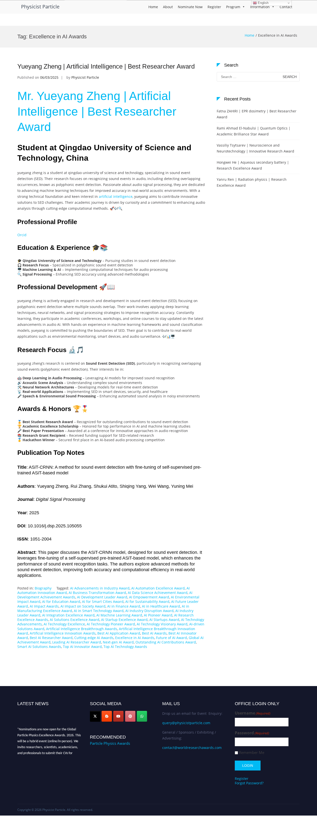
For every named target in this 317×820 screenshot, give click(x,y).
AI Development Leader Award (102, 597)
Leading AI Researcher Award (76, 642)
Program (233, 6)
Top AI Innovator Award (82, 646)
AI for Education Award (61, 601)
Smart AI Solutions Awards (39, 646)
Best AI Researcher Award (51, 637)
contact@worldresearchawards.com (192, 747)
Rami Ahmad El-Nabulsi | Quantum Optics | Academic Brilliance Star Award (254, 131)
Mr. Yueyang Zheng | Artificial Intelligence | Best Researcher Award (96, 111)
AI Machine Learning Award (119, 615)
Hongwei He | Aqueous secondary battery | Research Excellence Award (253, 165)
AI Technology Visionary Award (162, 624)
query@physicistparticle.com (186, 722)
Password (252, 733)
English (262, 3)
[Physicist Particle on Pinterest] (130, 716)
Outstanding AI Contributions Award (165, 642)
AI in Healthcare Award (161, 606)
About (168, 6)
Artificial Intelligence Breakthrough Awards (81, 628)
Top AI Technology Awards (125, 646)
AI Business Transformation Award (97, 592)
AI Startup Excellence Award (124, 619)
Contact (286, 6)
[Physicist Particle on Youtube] (118, 716)
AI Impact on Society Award (83, 606)
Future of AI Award (171, 637)
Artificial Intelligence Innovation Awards (63, 633)
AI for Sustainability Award (147, 601)
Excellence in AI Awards (134, 637)
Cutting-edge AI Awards (93, 637)
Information (260, 6)
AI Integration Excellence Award (68, 615)
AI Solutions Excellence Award (74, 619)
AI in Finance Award (123, 606)
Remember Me (251, 752)
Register (214, 6)
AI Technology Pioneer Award (111, 624)
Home (153, 6)
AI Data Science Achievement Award (157, 592)
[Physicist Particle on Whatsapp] (142, 716)
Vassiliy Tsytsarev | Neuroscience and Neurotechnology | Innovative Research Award (255, 148)
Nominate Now (190, 6)
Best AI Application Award (118, 633)
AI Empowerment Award (149, 597)
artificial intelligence (115, 196)
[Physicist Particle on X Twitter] (95, 716)
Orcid (21, 234)
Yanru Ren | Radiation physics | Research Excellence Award (252, 182)
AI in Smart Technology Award (99, 610)
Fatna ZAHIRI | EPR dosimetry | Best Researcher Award (256, 114)
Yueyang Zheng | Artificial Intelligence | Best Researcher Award (106, 66)
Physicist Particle (40, 6)
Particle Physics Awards (110, 743)
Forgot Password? (249, 783)
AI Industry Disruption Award (149, 610)
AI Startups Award (164, 619)
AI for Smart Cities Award (103, 601)
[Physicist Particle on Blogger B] (107, 716)
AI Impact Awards (44, 606)
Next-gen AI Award (118, 642)
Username (252, 713)
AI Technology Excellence (64, 624)
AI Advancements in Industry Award (100, 588)
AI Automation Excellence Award (158, 588)
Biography (43, 588)
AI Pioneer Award (158, 615)
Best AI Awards (154, 633)
